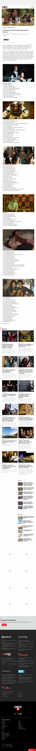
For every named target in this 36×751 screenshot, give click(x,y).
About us (3, 738)
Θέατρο (3, 727)
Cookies (3, 739)
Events (3, 728)
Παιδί (19, 721)
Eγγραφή (4, 624)
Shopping (20, 723)
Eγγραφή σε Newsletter (6, 733)
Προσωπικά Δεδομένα (5, 735)
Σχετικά (4, 329)
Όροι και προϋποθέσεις (6, 734)
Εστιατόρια (4, 721)
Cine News (5, 27)
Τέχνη (19, 722)
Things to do (4, 723)
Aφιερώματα (20, 726)
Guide (19, 724)
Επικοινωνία (4, 737)
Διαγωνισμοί (20, 727)
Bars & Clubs (4, 722)
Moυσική (3, 724)
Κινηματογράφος (11, 27)
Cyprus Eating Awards (22, 728)
